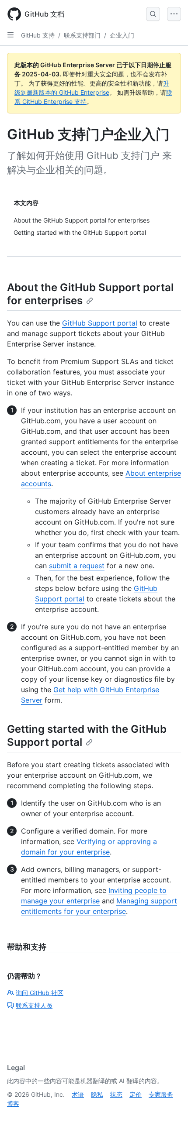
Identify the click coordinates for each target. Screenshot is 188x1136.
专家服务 (161, 1094)
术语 (78, 1094)
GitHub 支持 (38, 35)
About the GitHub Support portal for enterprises (90, 294)
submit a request (76, 565)
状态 (116, 1094)
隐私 (97, 1094)
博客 (13, 1103)
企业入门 (122, 35)
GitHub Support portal (99, 323)
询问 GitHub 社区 (39, 992)
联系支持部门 (82, 35)
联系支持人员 (34, 1005)
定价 (135, 1094)
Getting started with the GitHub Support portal (87, 735)
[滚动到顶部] (169, 1117)
